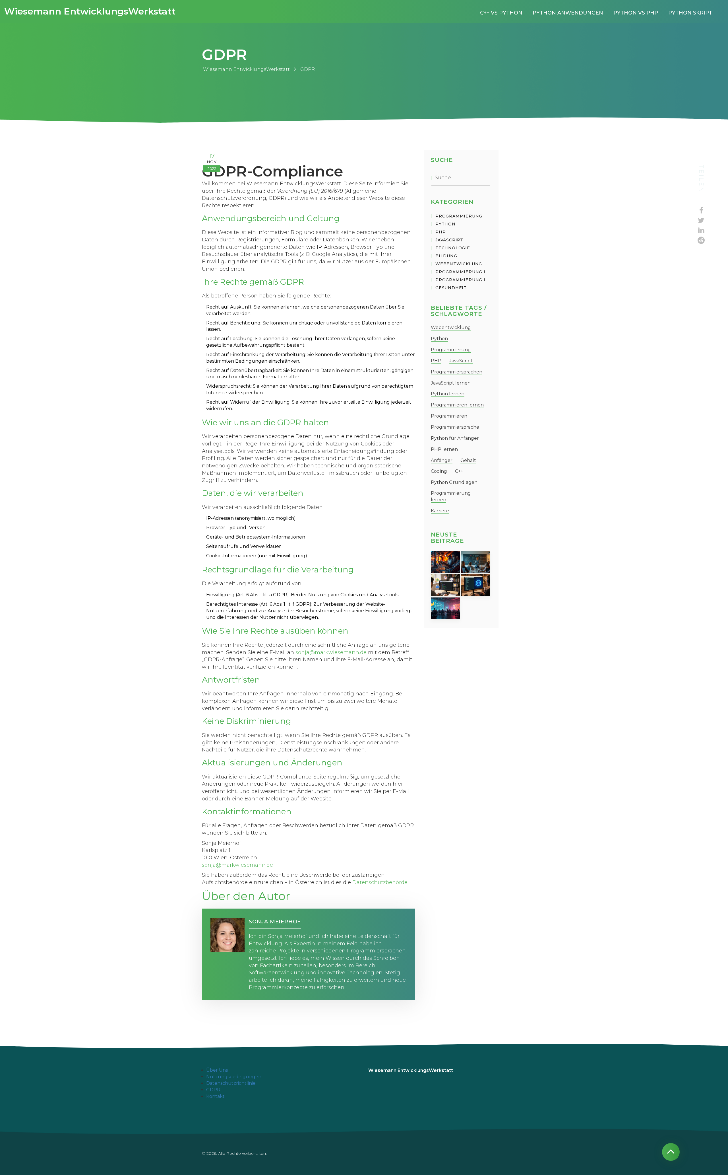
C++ (459, 471)
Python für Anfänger (455, 438)
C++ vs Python (501, 13)
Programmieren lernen (457, 405)
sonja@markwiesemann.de (331, 652)
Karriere (440, 510)
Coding (439, 471)
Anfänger (441, 460)
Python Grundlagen (454, 482)
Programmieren (449, 416)
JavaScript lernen (451, 383)
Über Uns (217, 1070)
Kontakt (215, 1096)
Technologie (452, 247)
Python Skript (690, 13)
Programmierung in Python (463, 271)
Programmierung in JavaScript (463, 279)
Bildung (446, 255)
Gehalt (468, 460)
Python (445, 224)
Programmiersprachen (456, 372)
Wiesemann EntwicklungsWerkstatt (89, 11)
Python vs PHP (635, 13)
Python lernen (447, 394)
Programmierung (458, 216)
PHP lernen (444, 449)
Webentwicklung (458, 263)
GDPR (213, 1089)
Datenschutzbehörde (380, 882)
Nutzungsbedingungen (233, 1076)
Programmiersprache (455, 427)
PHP (440, 232)
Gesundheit (451, 287)
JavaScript (449, 240)
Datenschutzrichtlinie (231, 1083)
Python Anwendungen (568, 13)
